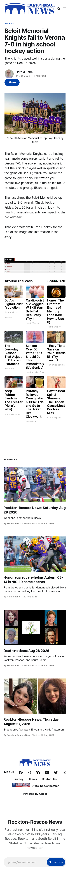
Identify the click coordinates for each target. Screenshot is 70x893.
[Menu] (65, 9)
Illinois (33, 779)
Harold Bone (24, 72)
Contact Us (49, 779)
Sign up (9, 772)
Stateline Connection (45, 786)
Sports (9, 23)
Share (12, 82)
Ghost (43, 793)
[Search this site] (59, 9)
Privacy (19, 779)
